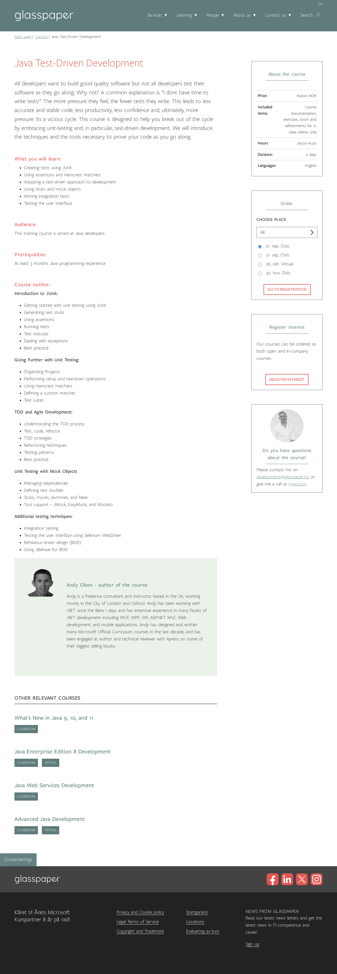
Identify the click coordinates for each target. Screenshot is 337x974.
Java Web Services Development (54, 785)
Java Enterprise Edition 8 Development (62, 752)
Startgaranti (197, 912)
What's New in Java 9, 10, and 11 (53, 718)
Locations (195, 921)
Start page (22, 37)
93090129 (297, 484)
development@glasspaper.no (282, 477)
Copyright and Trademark (140, 931)
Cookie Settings (18, 859)
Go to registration (286, 289)
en (320, 4)
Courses (41, 37)
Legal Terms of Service (138, 921)
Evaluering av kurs (202, 931)
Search (306, 15)
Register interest (287, 379)
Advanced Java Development (49, 819)
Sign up (252, 944)
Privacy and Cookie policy (140, 912)
